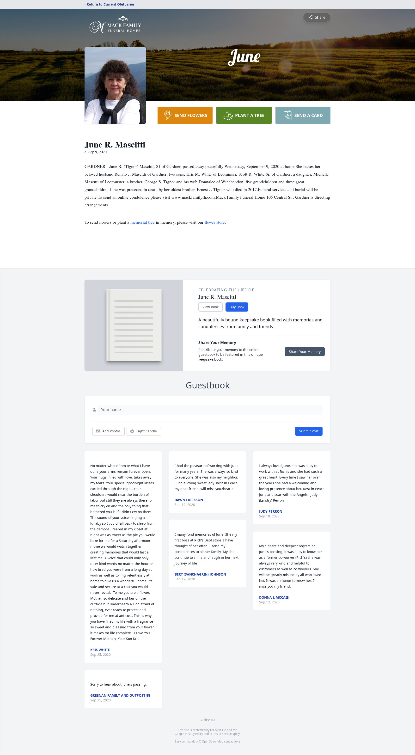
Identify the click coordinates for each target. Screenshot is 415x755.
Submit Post (308, 431)
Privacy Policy (194, 734)
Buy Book (237, 307)
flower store (215, 222)
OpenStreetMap (212, 741)
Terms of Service (220, 734)
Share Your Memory (305, 351)
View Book (210, 307)
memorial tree (142, 222)
